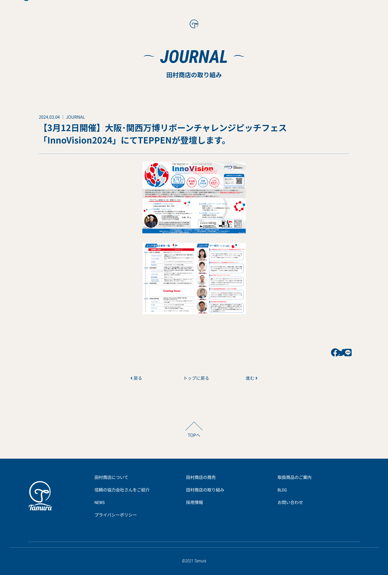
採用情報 (194, 502)
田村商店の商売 (201, 477)
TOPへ (194, 435)
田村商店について (111, 477)
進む (250, 378)
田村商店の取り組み (205, 490)
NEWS (99, 502)
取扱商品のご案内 (295, 477)
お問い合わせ (290, 502)
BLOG (282, 490)
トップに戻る (194, 378)
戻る (137, 378)
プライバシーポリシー (115, 515)
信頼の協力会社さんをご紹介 (122, 490)
